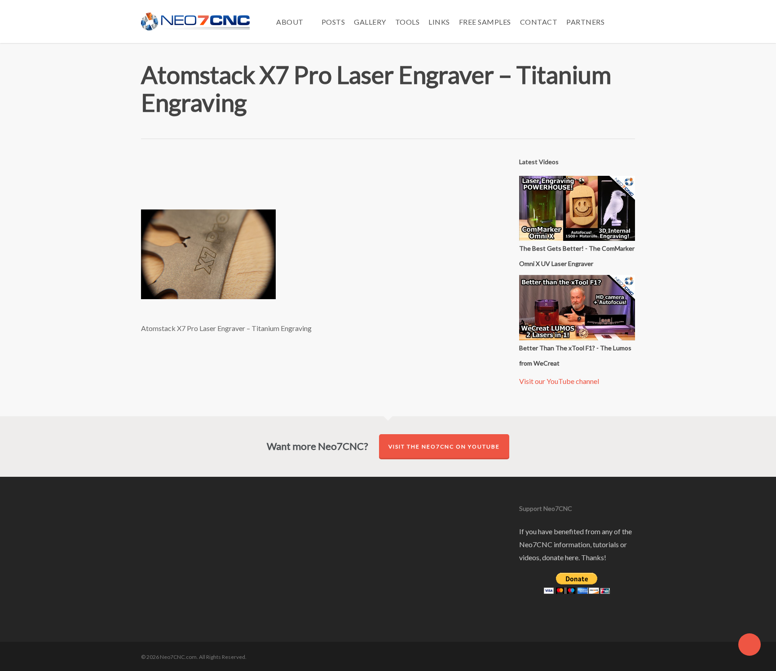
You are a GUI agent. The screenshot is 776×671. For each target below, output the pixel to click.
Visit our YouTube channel (559, 381)
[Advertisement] (318, 181)
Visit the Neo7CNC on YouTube (444, 446)
